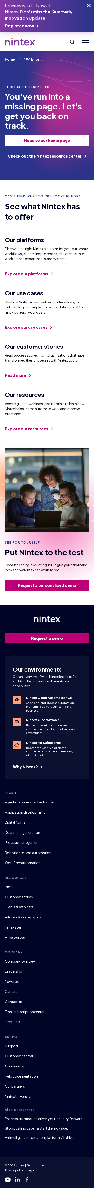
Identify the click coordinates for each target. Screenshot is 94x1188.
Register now (20, 25)
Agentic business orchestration (29, 802)
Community (14, 1066)
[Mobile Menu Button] (84, 42)
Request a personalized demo (47, 585)
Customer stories (19, 897)
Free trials (12, 1022)
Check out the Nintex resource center (45, 156)
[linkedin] (17, 1179)
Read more (16, 375)
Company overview (20, 961)
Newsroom (14, 981)
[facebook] (27, 1179)
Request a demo (47, 638)
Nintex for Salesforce (43, 743)
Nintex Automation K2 (43, 720)
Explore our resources (27, 428)
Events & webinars (19, 907)
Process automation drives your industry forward (43, 1119)
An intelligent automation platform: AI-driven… (41, 1137)
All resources (15, 937)
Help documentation (21, 1076)
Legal (30, 1170)
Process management (22, 842)
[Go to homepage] (20, 42)
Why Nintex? (26, 766)
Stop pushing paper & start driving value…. (37, 1128)
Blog (9, 887)
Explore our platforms (27, 273)
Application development (25, 812)
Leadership (13, 971)
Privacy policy (14, 1170)
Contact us (14, 1001)
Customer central (19, 1056)
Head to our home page (47, 140)
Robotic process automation (28, 852)
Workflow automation (22, 862)
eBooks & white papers (23, 917)
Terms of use (35, 1165)
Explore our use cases (26, 327)
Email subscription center (25, 1011)
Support (11, 1046)
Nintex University (18, 1096)
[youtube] (8, 1179)
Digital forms (15, 822)
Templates (13, 927)
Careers (11, 991)
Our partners (15, 1086)
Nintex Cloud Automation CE (49, 698)
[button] (72, 41)
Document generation (22, 832)
